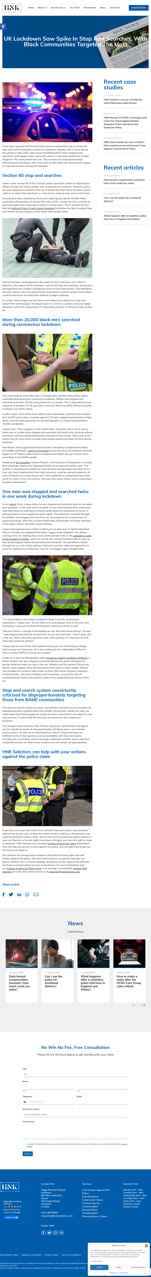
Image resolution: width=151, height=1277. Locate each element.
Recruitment (90, 8)
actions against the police (62, 844)
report (13, 504)
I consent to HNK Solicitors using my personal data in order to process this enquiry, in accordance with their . (77, 1145)
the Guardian (23, 462)
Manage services (96, 1261)
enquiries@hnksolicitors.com (64, 872)
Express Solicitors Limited (50, 1263)
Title (25, 1069)
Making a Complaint (31, 1255)
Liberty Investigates (38, 451)
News (103, 8)
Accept (99, 1267)
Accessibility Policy (9, 1255)
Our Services (57, 8)
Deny (119, 1267)
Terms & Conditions (71, 1255)
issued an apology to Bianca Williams (67, 658)
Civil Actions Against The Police (96, 1192)
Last (78, 1091)
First (24, 1091)
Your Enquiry (29, 1122)
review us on (10, 1217)
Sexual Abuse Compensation (90, 1211)
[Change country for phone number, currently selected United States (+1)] (25, 1102)
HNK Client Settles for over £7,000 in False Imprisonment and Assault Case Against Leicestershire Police (125, 145)
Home (31, 8)
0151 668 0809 (49, 1213)
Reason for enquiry (32, 1109)
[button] (3, 26)
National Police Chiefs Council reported (33, 208)
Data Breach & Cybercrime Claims (92, 1198)
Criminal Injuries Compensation (91, 1205)
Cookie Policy (113, 1272)
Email (80, 1097)
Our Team (75, 8)
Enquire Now (139, 8)
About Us (42, 8)
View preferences (138, 1267)
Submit (27, 1154)
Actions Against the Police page (23, 868)
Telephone (28, 1097)
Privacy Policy (123, 1272)
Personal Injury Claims (94, 1216)
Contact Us (114, 8)
